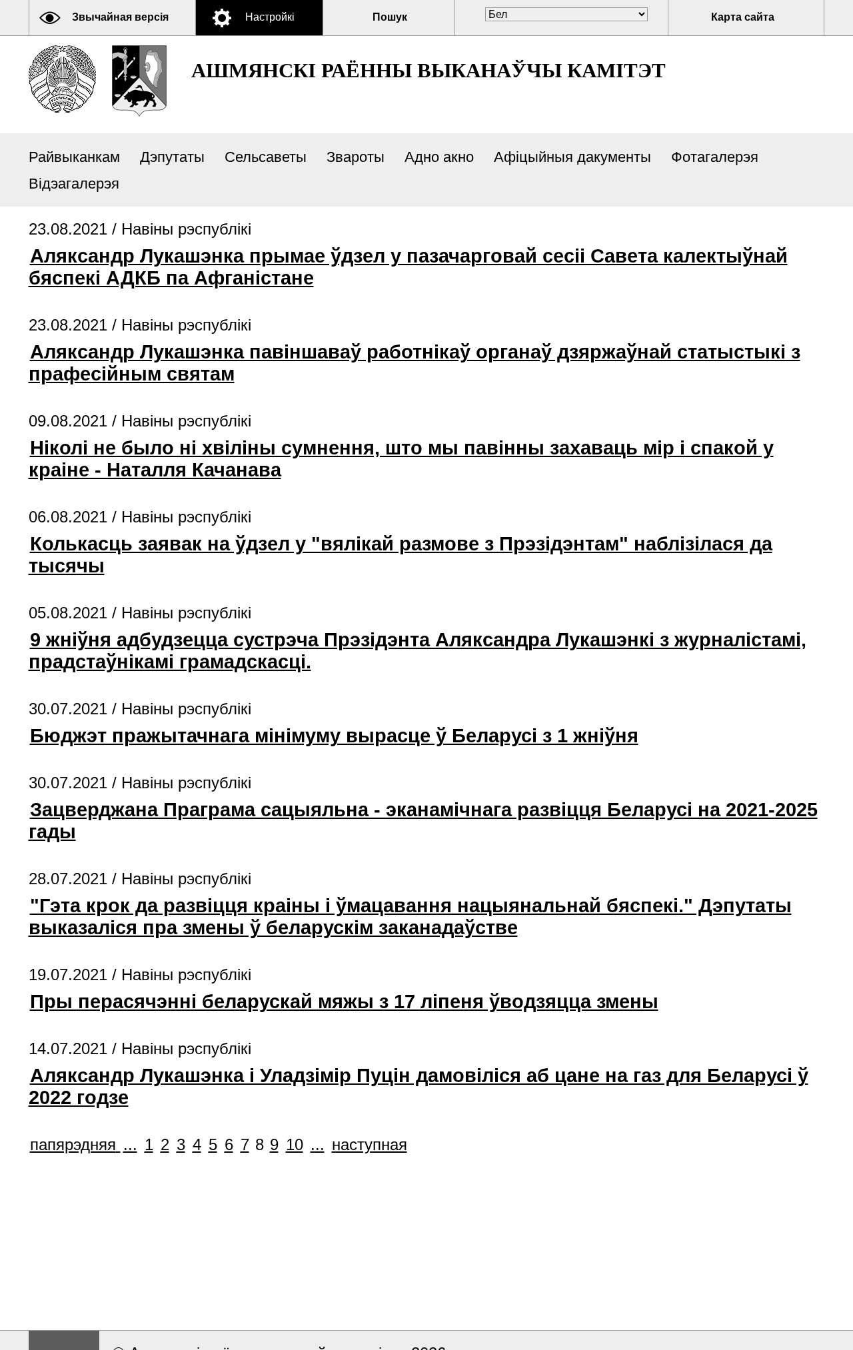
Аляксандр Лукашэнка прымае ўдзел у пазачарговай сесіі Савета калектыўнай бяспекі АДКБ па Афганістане (408, 267)
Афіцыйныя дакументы (572, 157)
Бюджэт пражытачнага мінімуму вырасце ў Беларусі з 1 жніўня (334, 735)
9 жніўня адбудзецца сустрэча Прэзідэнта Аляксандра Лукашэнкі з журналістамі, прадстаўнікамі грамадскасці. (417, 650)
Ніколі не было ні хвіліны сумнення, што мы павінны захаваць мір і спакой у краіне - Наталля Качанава (401, 458)
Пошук (390, 17)
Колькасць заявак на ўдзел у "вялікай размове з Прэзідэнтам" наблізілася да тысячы (400, 554)
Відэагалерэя (74, 183)
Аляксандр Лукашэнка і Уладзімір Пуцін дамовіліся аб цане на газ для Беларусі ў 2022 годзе (418, 1086)
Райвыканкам (74, 157)
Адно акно (439, 157)
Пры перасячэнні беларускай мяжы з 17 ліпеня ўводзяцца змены (344, 1001)
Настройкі (270, 17)
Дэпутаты (172, 157)
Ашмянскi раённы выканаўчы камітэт (428, 70)
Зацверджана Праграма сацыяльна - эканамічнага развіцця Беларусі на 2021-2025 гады (423, 820)
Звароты (356, 157)
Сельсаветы (266, 157)
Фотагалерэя (714, 157)
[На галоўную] (62, 79)
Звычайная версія (120, 17)
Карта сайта (742, 17)
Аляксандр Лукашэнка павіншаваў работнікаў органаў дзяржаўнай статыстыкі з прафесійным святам (414, 362)
